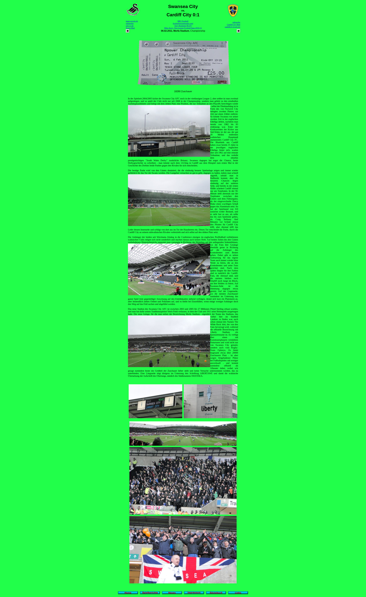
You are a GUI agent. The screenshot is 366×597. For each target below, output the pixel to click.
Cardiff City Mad (233, 24)
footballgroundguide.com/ (183, 23)
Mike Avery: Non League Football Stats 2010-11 (183, 28)
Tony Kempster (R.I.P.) (183, 26)
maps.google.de (132, 21)
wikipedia (130, 23)
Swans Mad (130, 28)
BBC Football (183, 21)
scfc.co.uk (130, 26)
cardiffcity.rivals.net (232, 27)
